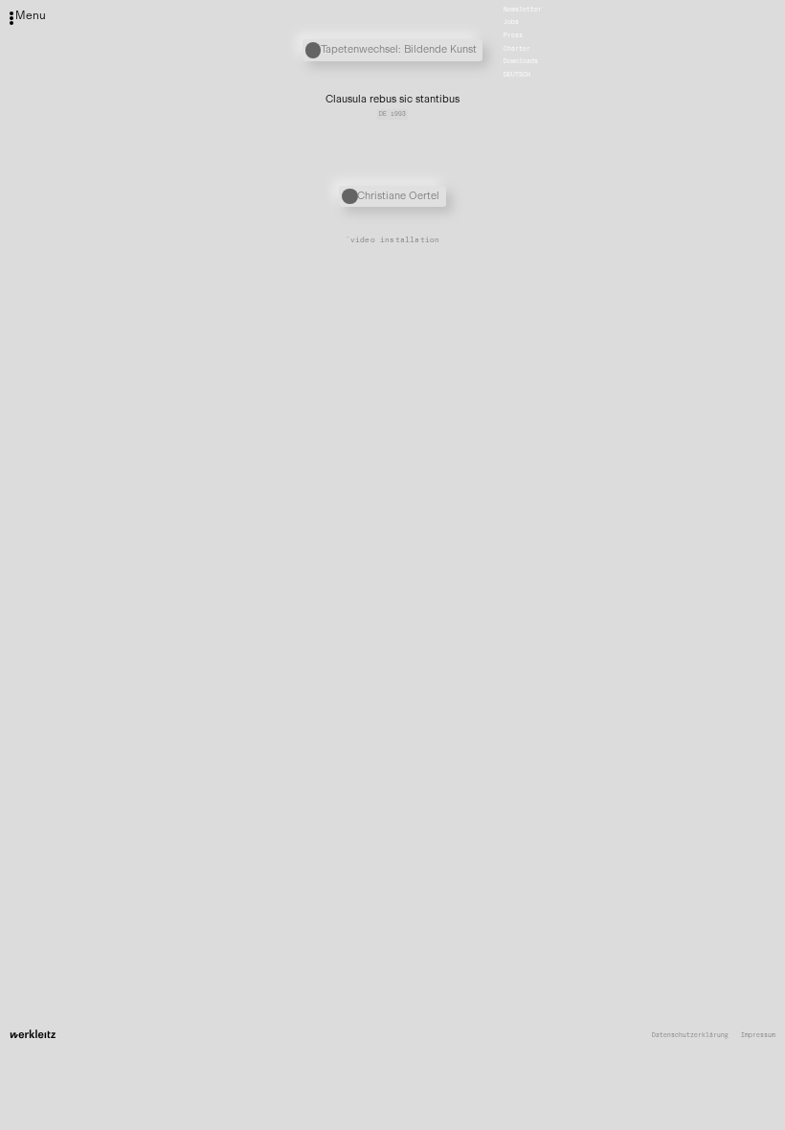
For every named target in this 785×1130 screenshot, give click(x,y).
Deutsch (517, 75)
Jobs (511, 23)
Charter (517, 49)
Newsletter (523, 9)
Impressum (758, 1035)
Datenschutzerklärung (690, 1035)
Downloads (521, 62)
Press (513, 35)
